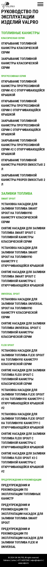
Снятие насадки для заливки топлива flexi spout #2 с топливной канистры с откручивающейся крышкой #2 (23, 462)
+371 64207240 (23, 560)
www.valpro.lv (23, 563)
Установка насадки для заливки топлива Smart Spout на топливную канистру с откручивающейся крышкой (22, 257)
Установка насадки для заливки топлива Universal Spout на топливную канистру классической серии (22, 308)
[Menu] (40, 4)
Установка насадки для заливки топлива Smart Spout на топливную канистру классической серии (19, 213)
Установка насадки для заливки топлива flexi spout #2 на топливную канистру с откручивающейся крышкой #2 (22, 399)
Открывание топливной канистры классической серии (19, 48)
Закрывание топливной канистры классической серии (19, 63)
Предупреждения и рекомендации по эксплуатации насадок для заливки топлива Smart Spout (22, 514)
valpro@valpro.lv (37, 560)
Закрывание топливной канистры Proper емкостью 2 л (23, 180)
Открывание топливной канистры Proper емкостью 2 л (23, 164)
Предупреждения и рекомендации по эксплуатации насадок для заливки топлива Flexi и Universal (22, 538)
